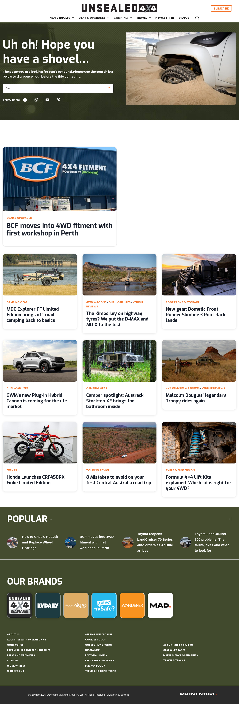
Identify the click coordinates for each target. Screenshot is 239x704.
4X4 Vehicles (60, 18)
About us (13, 634)
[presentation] (60, 179)
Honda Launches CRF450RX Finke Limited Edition (36, 480)
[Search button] (108, 88)
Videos (184, 18)
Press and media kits (21, 655)
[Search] (197, 18)
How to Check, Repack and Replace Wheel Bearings (40, 542)
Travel (141, 18)
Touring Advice (98, 470)
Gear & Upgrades (91, 18)
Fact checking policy (99, 660)
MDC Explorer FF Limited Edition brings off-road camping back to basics (33, 314)
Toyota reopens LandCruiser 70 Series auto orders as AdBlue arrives (155, 542)
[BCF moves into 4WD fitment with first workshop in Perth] (70, 542)
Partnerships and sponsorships (28, 650)
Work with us (16, 665)
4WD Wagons (96, 302)
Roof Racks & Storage (183, 302)
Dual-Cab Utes (120, 302)
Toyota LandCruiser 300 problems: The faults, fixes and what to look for (212, 542)
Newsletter (164, 18)
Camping (121, 18)
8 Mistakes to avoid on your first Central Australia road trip (118, 480)
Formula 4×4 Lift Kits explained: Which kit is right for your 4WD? (198, 482)
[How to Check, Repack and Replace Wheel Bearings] (12, 542)
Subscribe (221, 8)
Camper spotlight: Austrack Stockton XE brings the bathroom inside (115, 400)
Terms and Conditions (100, 671)
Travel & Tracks (174, 660)
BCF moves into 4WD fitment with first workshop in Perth (59, 229)
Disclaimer (92, 650)
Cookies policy (95, 639)
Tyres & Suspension (180, 470)
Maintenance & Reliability (180, 655)
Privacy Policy (95, 665)
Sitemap (12, 660)
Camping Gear (17, 302)
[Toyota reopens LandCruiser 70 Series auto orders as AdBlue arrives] (128, 542)
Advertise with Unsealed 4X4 (26, 639)
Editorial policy (96, 655)
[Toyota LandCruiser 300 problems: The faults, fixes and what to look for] (185, 542)
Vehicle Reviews (213, 388)
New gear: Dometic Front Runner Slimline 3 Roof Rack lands (195, 314)
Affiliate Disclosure (98, 634)
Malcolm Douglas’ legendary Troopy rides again (196, 398)
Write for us (15, 671)
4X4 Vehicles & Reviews (183, 388)
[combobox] (53, 88)
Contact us (15, 644)
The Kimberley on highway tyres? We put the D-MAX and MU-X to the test (117, 319)
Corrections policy (98, 644)
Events (12, 470)
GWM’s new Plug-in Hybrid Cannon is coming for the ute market (37, 400)
